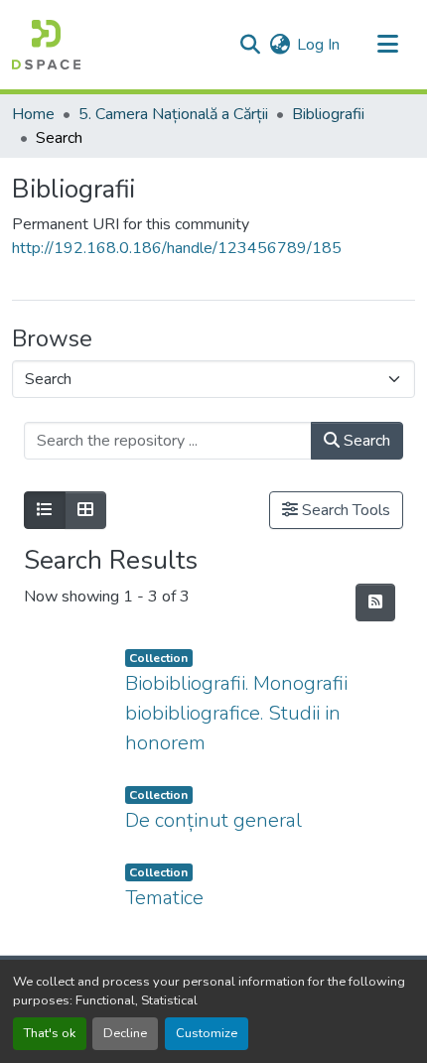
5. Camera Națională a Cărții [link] (173, 114)
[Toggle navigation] (387, 45)
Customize (206, 1033)
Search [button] (365, 441)
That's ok (49, 1033)
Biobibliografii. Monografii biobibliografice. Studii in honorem (236, 713)
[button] (46, 44)
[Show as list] (45, 510)
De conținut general (213, 820)
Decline (125, 1033)
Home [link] (33, 114)
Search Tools (344, 510)
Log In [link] (318, 45)
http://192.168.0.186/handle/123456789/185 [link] (177, 248)
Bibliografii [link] (328, 114)
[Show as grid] (85, 510)
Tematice (164, 897)
